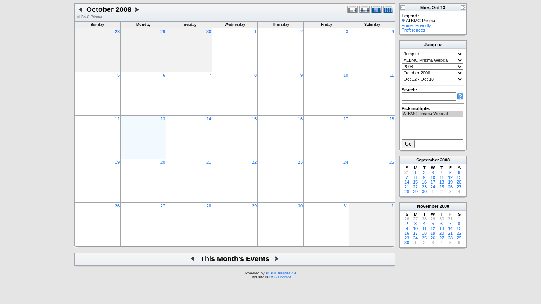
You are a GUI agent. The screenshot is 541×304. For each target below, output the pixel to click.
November (427, 206)
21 (208, 162)
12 (117, 118)
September (427, 160)
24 (345, 162)
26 (117, 205)
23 (300, 162)
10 (345, 75)
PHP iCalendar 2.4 (281, 273)
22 (254, 162)
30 (208, 31)
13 (162, 118)
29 (162, 31)
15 (254, 118)
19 (117, 162)
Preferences (413, 30)
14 (208, 118)
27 (162, 205)
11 (392, 75)
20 (162, 162)
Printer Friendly (416, 25)
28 (117, 31)
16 (300, 118)
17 (345, 118)
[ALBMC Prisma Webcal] (432, 114)
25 (391, 162)
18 (391, 118)
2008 (445, 160)
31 (345, 205)
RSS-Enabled (280, 277)
